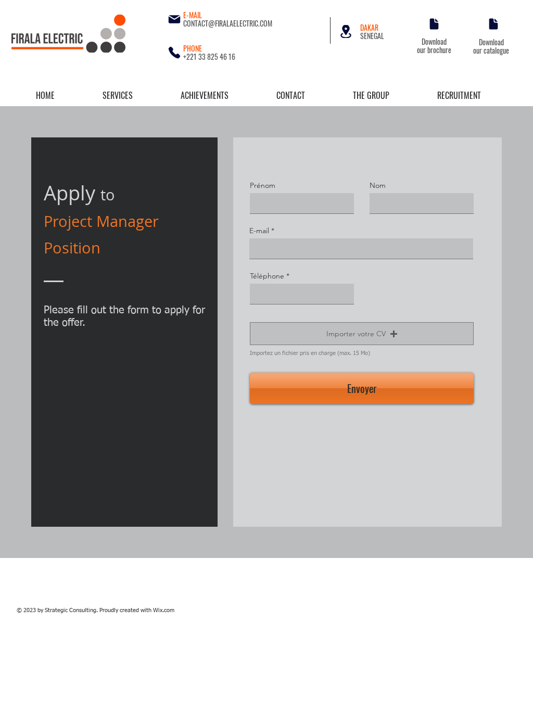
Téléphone (267, 276)
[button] (362, 333)
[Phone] (174, 52)
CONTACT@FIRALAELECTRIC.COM (227, 23)
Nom (378, 185)
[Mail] (174, 19)
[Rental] (345, 31)
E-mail (259, 230)
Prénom (262, 185)
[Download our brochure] (434, 24)
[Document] (493, 24)
